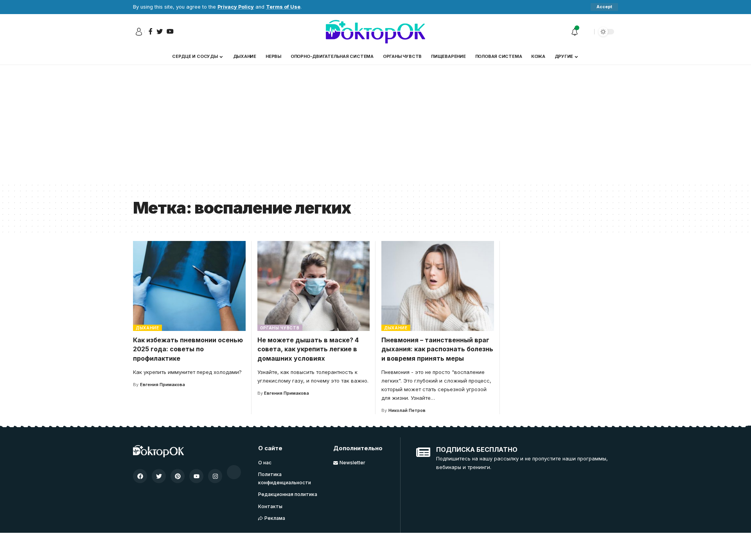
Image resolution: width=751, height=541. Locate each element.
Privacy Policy (235, 7)
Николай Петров (407, 410)
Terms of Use (283, 7)
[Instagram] (215, 476)
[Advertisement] (375, 123)
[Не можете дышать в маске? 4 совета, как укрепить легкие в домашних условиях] (313, 286)
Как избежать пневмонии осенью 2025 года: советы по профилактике (188, 349)
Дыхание (147, 327)
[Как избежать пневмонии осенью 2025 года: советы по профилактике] (189, 286)
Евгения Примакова (162, 384)
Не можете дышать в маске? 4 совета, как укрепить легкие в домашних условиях (308, 349)
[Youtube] (196, 476)
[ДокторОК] (375, 31)
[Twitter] (159, 476)
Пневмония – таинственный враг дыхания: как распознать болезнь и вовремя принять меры (437, 349)
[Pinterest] (178, 476)
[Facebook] (140, 476)
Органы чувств (280, 327)
